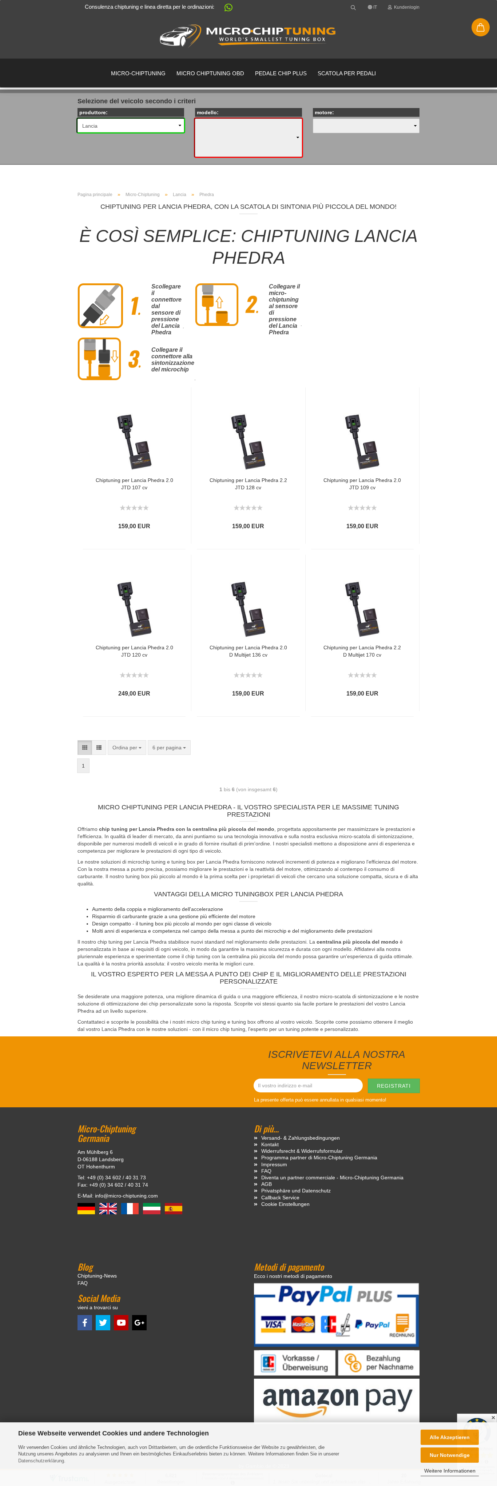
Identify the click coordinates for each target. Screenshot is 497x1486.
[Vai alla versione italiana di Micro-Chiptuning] (152, 1208)
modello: (208, 112)
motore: (324, 112)
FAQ (266, 1171)
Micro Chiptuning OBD (210, 73)
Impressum (274, 1164)
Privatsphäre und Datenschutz (296, 1191)
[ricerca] (353, 7)
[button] (224, 9)
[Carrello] (481, 27)
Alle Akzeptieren (450, 1437)
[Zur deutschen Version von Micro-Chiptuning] (86, 1208)
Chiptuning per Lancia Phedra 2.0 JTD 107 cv (134, 483)
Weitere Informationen (450, 1471)
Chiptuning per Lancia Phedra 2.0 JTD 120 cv (134, 651)
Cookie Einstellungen (285, 1204)
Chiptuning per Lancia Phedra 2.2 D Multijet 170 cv (362, 651)
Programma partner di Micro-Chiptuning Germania (319, 1157)
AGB (266, 1184)
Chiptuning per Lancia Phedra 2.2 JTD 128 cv (248, 483)
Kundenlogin (406, 7)
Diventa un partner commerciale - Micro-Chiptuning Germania (332, 1177)
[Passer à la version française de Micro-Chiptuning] (130, 1208)
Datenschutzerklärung (41, 1460)
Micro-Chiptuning (138, 73)
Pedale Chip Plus (281, 73)
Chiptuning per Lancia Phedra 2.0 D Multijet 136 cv (248, 651)
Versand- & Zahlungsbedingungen (300, 1138)
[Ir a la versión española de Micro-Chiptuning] (173, 1208)
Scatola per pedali (347, 73)
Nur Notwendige (450, 1455)
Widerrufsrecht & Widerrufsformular (302, 1151)
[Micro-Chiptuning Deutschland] (248, 36)
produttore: (93, 112)
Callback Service (280, 1197)
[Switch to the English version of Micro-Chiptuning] (108, 1208)
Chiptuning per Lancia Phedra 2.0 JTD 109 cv (362, 483)
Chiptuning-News (97, 1276)
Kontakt (270, 1144)
